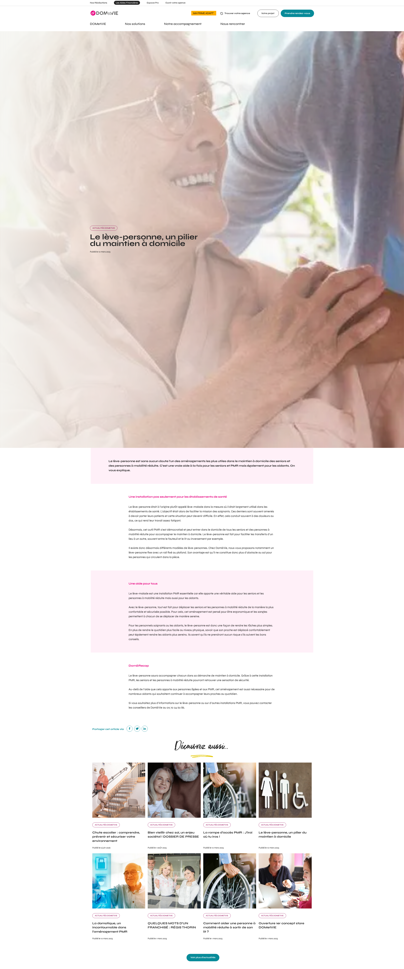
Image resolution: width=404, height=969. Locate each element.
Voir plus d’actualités (202, 957)
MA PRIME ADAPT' (203, 13)
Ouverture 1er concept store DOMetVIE (281, 925)
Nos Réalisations (98, 2)
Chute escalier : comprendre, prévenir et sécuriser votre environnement (116, 837)
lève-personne (124, 461)
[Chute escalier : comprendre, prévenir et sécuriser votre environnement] (118, 816)
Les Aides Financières (127, 2)
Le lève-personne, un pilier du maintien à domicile (282, 835)
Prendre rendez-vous (297, 13)
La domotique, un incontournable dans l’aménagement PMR (109, 927)
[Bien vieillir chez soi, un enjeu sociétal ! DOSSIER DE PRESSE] (174, 816)
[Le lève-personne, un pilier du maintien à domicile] (285, 816)
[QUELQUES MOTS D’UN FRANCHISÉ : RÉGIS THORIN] (174, 907)
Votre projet (268, 13)
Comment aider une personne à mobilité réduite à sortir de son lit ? (229, 927)
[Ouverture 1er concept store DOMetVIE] (285, 907)
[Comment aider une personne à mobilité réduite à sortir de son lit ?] (229, 907)
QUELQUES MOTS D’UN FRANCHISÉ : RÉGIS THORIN (172, 925)
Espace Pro (153, 2)
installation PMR (169, 593)
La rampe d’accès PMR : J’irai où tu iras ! (227, 835)
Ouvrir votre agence (175, 2)
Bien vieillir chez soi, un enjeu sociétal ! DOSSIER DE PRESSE (173, 835)
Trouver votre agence (237, 13)
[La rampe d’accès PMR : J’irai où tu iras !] (229, 816)
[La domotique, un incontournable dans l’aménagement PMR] (118, 907)
